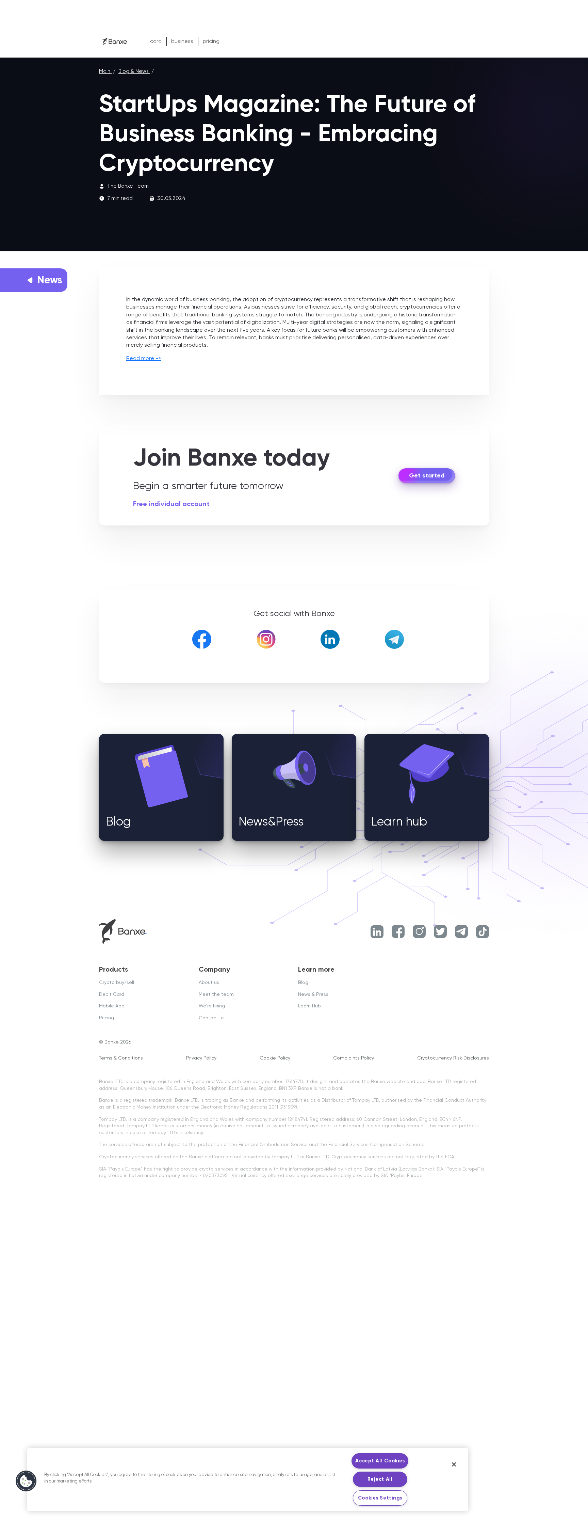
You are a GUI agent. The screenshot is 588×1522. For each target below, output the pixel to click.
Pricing (106, 1017)
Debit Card (111, 994)
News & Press (313, 994)
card (156, 41)
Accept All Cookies (380, 1461)
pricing (211, 41)
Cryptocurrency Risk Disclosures (453, 1058)
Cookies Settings (380, 1498)
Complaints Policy (353, 1058)
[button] (26, 1481)
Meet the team (216, 994)
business (182, 41)
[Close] (453, 1464)
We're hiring (212, 1005)
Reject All (380, 1479)
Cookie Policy (275, 1058)
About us (209, 982)
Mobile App (112, 1005)
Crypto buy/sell (116, 982)
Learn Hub (309, 1005)
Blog (303, 982)
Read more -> (143, 358)
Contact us (212, 1017)
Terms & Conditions (121, 1058)
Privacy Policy (201, 1058)
